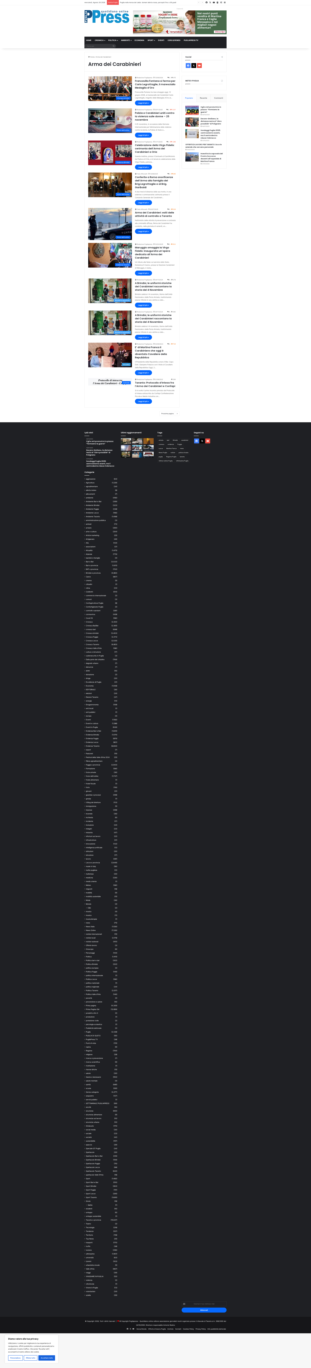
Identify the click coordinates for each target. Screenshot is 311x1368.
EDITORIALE (90, 690)
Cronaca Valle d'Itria (94, 648)
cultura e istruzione (93, 652)
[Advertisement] (73, 1350)
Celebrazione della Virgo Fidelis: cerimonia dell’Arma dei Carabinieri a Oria (154, 148)
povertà (89, 998)
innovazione (90, 844)
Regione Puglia (171, 457)
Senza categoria (92, 1092)
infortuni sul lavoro (93, 836)
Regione (89, 1051)
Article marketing (92, 535)
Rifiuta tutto (30, 1358)
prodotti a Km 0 (92, 1013)
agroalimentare (92, 486)
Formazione (90, 769)
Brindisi (175, 440)
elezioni (89, 693)
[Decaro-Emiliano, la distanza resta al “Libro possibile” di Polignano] (192, 122)
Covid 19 (89, 618)
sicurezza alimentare (94, 1115)
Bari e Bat (90, 562)
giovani (88, 791)
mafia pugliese (91, 870)
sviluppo (89, 1212)
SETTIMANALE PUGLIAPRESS (97, 1103)
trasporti (89, 1243)
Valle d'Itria (90, 1269)
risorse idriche (91, 1069)
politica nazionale (92, 983)
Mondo (88, 904)
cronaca (161, 444)
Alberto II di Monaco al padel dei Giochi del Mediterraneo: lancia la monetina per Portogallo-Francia (157, 2)
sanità (88, 1085)
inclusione (90, 825)
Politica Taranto (92, 990)
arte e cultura (91, 532)
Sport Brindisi (91, 1186)
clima (88, 588)
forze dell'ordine (92, 776)
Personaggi (90, 953)
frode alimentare (92, 780)
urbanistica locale (93, 1265)
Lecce (161, 448)
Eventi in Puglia (92, 727)
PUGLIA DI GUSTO (93, 1036)
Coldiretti (89, 592)
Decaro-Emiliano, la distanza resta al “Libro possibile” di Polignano (211, 121)
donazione (90, 675)
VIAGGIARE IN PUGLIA (94, 1276)
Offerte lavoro (91, 945)
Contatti (178, 1329)
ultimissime (90, 1254)
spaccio (89, 1145)
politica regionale (92, 987)
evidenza (171, 444)
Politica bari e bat (92, 960)
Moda (88, 900)
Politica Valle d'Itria (93, 994)
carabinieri (184, 440)
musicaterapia (91, 919)
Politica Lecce (91, 979)
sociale (88, 1133)
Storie (88, 1201)
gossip (88, 799)
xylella (88, 1295)
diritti (88, 671)
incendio (89, 814)
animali (88, 524)
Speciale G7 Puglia (93, 1148)
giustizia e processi (93, 795)
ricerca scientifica (93, 1062)
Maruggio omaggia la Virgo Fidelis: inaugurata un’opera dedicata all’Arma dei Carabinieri (152, 252)
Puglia (88, 1032)
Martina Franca (171, 448)
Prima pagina (91, 1006)
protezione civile (92, 1021)
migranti (89, 889)
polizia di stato (183, 452)
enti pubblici (90, 712)
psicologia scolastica (94, 1024)
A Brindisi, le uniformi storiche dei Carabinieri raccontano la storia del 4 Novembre (153, 286)
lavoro (88, 859)
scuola (88, 1088)
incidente (89, 821)
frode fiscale (91, 784)
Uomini (88, 1261)
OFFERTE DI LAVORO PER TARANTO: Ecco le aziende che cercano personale (203, 145)
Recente (203, 98)
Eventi (161, 40)
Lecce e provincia (93, 863)
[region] (31, 1349)
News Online (91, 930)
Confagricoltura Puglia (94, 603)
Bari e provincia (92, 565)
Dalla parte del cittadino (95, 659)
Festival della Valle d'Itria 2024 (98, 757)
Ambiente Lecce (92, 513)
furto (88, 787)
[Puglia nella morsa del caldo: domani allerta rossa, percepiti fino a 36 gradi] (126, 448)
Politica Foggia (91, 972)
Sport (150, 40)
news (88, 923)
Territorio (89, 1235)
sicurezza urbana (92, 1122)
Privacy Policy (201, 1329)
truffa (88, 1246)
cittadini (89, 584)
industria (89, 832)
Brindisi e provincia (93, 573)
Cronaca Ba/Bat (92, 626)
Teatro (88, 1224)
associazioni (90, 547)
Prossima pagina (167, 414)
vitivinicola (90, 1284)
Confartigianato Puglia (94, 607)
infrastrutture (91, 840)
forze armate (91, 772)
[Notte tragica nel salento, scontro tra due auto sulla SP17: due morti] (148, 455)
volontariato (90, 1291)
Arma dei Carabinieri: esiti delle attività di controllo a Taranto (154, 214)
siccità (88, 1107)
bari (168, 440)
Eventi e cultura (92, 723)
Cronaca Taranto (92, 644)
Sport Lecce (90, 1194)
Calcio (88, 577)
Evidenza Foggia (92, 738)
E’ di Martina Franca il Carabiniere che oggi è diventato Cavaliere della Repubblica (151, 352)
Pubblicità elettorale (93, 1028)
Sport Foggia (91, 1190)
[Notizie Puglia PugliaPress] (106, 16)
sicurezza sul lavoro (93, 1118)
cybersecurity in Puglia (95, 656)
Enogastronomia (92, 705)
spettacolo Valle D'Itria (94, 1175)
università (90, 1258)
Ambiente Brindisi (92, 505)
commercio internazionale (96, 596)
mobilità (89, 893)
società (89, 1137)
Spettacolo (90, 1152)
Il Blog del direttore (93, 802)
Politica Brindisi (92, 964)
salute (88, 1073)
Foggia (179, 444)
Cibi (89, 908)
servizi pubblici (91, 1100)
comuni (89, 599)
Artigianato (90, 539)
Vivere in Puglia (92, 1288)
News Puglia (163, 452)
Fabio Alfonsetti (142, 174)
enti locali (89, 708)
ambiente (89, 498)
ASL (87, 543)
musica (88, 915)
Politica (112, 40)
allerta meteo (91, 490)
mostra (88, 911)
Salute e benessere (93, 1077)
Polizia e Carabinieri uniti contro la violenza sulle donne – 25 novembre (154, 116)
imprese (89, 810)
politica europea (92, 968)
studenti (89, 1209)
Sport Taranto (91, 1197)
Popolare (189, 98)
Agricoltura (90, 483)
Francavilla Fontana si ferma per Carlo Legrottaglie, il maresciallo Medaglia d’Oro (155, 84)
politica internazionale (94, 975)
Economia (139, 40)
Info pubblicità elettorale (216, 1329)
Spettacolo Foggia (93, 1164)
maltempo (90, 874)
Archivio (170, 1329)
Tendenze (90, 1231)
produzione (90, 1017)
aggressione (90, 479)
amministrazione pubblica (96, 520)
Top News (90, 1239)
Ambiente (125, 40)
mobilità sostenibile (93, 896)
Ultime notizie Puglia (166, 461)
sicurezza (89, 1111)
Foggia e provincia (93, 765)
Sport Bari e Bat (92, 1182)
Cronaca (99, 40)
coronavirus (90, 614)
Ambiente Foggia (92, 509)
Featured (89, 753)
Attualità (89, 550)
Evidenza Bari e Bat (93, 731)
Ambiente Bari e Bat (93, 501)
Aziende (89, 554)
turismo (89, 1250)
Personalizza (15, 1358)
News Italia (90, 927)
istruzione (89, 855)
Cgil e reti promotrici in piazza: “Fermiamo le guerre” (211, 109)
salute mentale (91, 1081)
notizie (173, 452)
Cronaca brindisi (92, 633)
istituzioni (89, 851)
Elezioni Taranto (92, 697)
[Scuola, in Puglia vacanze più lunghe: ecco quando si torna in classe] (137, 455)
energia (89, 701)
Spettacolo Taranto (93, 1171)
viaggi (88, 1273)
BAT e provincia (92, 569)
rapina (88, 1047)
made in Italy (91, 866)
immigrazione (91, 806)
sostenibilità (90, 1141)
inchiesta (89, 817)
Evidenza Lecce (92, 742)
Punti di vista (91, 1043)
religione (89, 1054)
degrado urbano (92, 663)
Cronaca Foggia (92, 637)
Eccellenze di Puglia (93, 682)
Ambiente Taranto (93, 517)
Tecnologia (90, 1227)
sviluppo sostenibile (93, 1216)
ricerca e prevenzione (94, 1058)
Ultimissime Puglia (182, 461)
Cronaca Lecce (92, 641)
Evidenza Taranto (92, 746)
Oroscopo (89, 949)
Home (88, 40)
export (88, 750)
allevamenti (90, 494)
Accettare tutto (47, 1358)
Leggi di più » (143, 103)
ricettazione (90, 1066)
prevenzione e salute (94, 1002)
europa (88, 716)
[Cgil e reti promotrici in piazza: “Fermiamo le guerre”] (192, 110)
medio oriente (91, 881)
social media (91, 1130)
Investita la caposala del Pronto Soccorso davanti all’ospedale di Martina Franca (212, 157)
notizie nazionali (92, 942)
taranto (182, 457)
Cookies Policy (188, 1329)
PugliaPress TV (191, 40)
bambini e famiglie (93, 558)
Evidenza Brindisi (92, 735)
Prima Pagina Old (92, 1009)
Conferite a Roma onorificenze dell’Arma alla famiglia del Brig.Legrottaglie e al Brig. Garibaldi (154, 182)
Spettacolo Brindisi (93, 1160)
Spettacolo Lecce (93, 1167)
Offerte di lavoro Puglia (157, 1329)
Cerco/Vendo (174, 40)
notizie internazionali (94, 934)
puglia (161, 457)
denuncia (89, 667)
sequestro (90, 1096)
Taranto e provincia (93, 1220)
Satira (90, 1205)
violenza (89, 1280)
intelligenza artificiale (94, 848)
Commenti (218, 98)
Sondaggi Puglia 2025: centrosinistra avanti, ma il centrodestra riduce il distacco (211, 134)
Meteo (88, 885)
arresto (88, 528)
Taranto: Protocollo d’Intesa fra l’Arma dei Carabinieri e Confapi (155, 384)
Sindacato (90, 1126)
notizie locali (90, 938)
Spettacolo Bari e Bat (94, 1156)
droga (88, 678)
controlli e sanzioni (93, 611)
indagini (89, 829)
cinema (89, 580)
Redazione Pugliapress (144, 78)
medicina (89, 878)
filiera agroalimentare (94, 761)
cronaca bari (91, 629)
